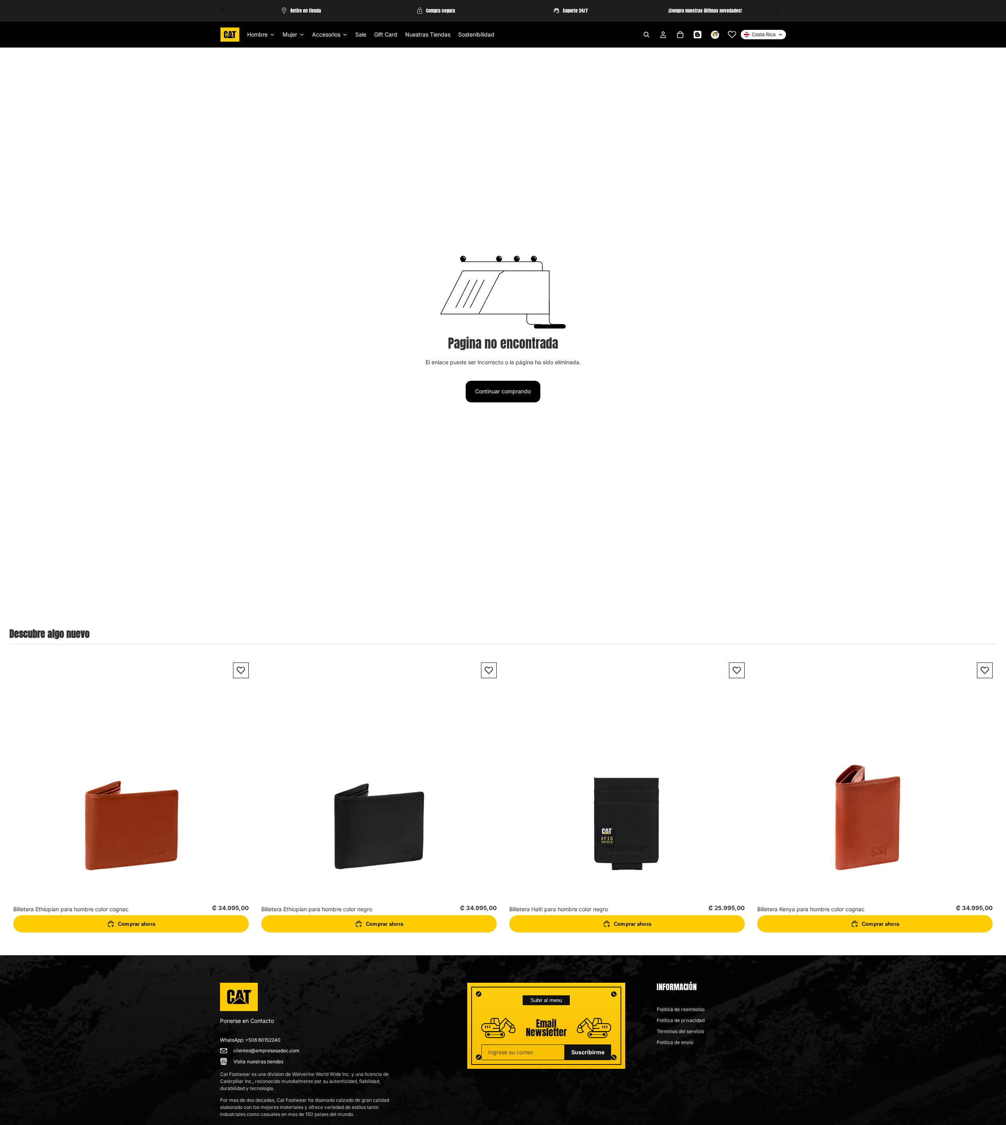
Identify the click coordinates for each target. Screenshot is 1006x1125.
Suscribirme (587, 1052)
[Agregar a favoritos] (241, 670)
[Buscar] (646, 34)
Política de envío (675, 1042)
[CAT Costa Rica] (239, 997)
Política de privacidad (681, 1020)
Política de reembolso (681, 1009)
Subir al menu (546, 1000)
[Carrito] (680, 34)
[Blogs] (697, 34)
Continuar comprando (503, 391)
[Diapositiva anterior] (222, 10)
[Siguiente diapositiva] (777, 10)
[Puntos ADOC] (714, 34)
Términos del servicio (680, 1031)
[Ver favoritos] (732, 34)
